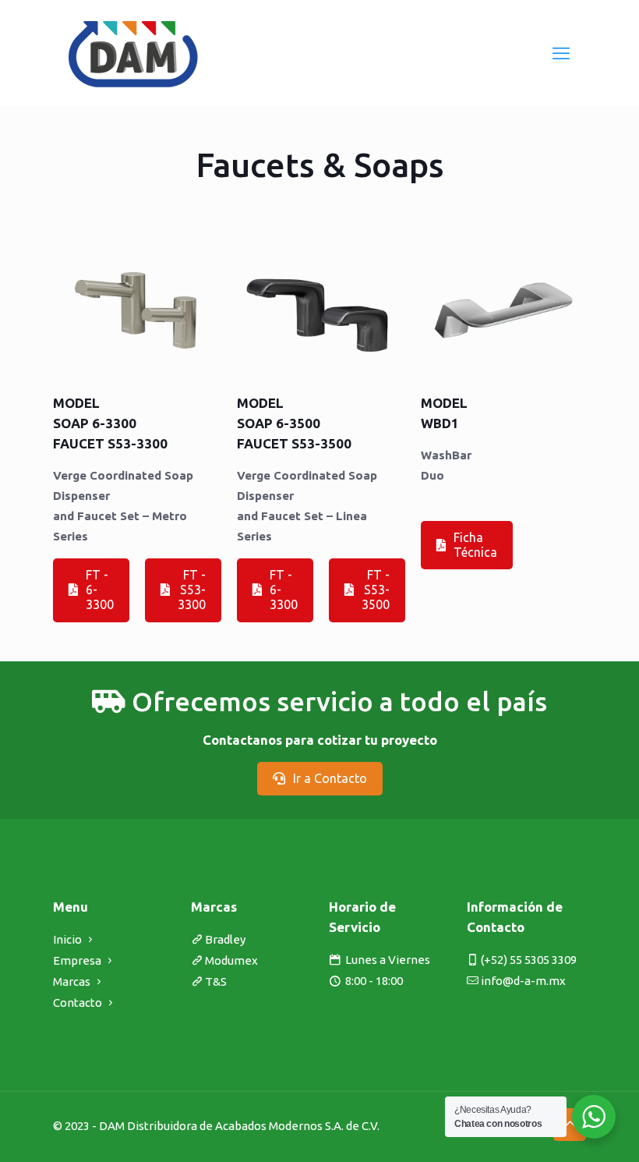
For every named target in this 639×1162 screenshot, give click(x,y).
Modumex (231, 960)
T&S (216, 981)
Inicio (67, 939)
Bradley (225, 939)
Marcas (71, 981)
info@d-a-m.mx (523, 980)
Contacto (77, 1002)
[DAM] (134, 52)
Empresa (77, 960)
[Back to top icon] (569, 1124)
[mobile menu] (561, 53)
